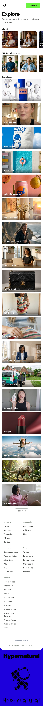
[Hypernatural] (4, 5)
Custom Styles (10, 624)
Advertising (8, 560)
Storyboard (28, 564)
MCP (5, 628)
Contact (7, 542)
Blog (25, 534)
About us (7, 530)
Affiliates (27, 530)
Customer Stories (11, 552)
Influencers (28, 556)
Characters (8, 586)
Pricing (6, 526)
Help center (28, 526)
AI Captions (8, 601)
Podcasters (28, 568)
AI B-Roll (7, 605)
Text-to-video (9, 582)
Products (7, 590)
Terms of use (9, 534)
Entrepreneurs (29, 560)
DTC (5, 564)
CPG (5, 568)
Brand (6, 594)
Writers (26, 552)
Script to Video (10, 620)
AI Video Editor (10, 609)
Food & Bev (8, 572)
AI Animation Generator (9, 614)
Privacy (7, 538)
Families (26, 572)
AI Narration (9, 597)
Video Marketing (10, 556)
